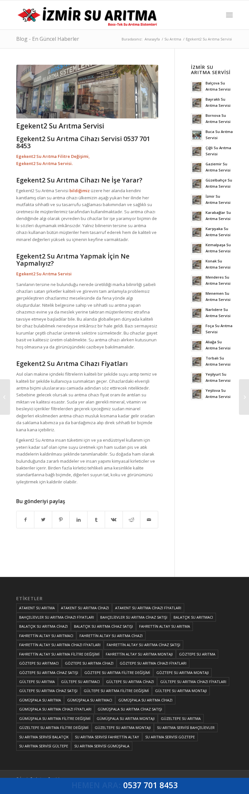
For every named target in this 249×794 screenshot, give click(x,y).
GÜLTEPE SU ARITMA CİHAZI (130, 681)
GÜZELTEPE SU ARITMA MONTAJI (123, 727)
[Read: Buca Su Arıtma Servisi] (197, 135)
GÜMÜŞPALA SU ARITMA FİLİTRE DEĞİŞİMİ (54, 718)
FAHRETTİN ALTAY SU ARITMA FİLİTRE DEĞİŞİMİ (59, 654)
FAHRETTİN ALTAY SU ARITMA (164, 626)
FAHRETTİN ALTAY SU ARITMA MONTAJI (139, 654)
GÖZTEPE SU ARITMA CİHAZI (89, 663)
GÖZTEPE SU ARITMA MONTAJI (182, 672)
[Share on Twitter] (43, 519)
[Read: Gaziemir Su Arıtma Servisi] (197, 167)
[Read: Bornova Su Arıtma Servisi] (197, 119)
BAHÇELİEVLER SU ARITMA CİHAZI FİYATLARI (56, 617)
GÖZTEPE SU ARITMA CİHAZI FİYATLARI (153, 663)
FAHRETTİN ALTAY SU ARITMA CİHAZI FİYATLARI (60, 644)
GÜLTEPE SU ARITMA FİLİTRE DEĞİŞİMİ (116, 690)
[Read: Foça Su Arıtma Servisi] (197, 329)
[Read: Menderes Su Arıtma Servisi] (197, 281)
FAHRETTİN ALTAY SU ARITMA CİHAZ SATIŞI (143, 644)
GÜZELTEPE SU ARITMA (181, 718)
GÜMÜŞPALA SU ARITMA (40, 700)
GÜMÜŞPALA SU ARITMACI (89, 700)
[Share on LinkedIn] (78, 519)
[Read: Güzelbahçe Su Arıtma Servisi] (197, 184)
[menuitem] (229, 15)
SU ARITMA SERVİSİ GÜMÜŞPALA (101, 746)
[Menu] (229, 15)
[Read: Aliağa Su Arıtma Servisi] (197, 345)
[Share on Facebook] (25, 519)
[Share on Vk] (113, 519)
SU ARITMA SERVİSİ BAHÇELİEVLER (186, 727)
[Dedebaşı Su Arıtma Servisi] (5, 397)
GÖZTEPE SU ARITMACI (39, 663)
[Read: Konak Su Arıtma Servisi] (197, 264)
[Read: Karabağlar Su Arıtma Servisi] (197, 216)
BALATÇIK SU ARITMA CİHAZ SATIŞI (103, 626)
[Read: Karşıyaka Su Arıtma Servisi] (197, 232)
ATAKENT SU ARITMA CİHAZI (85, 607)
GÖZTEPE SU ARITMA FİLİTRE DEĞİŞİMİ (117, 672)
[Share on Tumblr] (96, 519)
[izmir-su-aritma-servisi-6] (87, 91)
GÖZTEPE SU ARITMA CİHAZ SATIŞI (48, 672)
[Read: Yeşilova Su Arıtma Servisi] (197, 394)
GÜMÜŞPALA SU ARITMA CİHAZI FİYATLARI (55, 709)
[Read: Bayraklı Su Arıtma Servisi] (197, 103)
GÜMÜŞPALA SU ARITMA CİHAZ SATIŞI (130, 709)
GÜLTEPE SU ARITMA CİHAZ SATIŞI (48, 690)
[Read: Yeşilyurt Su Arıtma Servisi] (197, 378)
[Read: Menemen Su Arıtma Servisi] (197, 297)
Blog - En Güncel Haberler (47, 38)
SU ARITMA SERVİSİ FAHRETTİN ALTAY (107, 736)
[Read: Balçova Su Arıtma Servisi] (197, 87)
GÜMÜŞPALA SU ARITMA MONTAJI (126, 718)
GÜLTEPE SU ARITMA (37, 681)
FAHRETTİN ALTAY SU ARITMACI (46, 635)
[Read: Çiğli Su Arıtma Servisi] (197, 151)
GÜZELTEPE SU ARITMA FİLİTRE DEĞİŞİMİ (54, 727)
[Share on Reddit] (131, 519)
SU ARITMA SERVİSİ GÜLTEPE (43, 746)
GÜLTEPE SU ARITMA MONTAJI (181, 690)
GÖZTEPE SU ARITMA (197, 654)
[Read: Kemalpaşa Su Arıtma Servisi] (197, 248)
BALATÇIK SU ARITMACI (193, 617)
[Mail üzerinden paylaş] (149, 519)
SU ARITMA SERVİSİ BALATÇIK (44, 736)
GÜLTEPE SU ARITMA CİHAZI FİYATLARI (193, 681)
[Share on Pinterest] (60, 519)
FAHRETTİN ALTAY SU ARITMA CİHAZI (111, 635)
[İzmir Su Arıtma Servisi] (88, 14)
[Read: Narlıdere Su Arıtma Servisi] (197, 313)
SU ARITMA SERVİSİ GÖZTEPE (170, 736)
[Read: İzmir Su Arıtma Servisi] (197, 200)
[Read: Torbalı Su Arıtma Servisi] (197, 362)
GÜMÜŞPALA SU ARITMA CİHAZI (145, 700)
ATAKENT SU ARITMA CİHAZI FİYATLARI (148, 607)
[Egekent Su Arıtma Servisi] (244, 397)
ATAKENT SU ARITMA (37, 607)
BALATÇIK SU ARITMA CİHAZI (43, 626)
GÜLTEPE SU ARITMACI (80, 681)
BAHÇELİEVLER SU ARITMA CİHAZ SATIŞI (133, 617)
